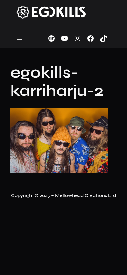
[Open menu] (19, 38)
